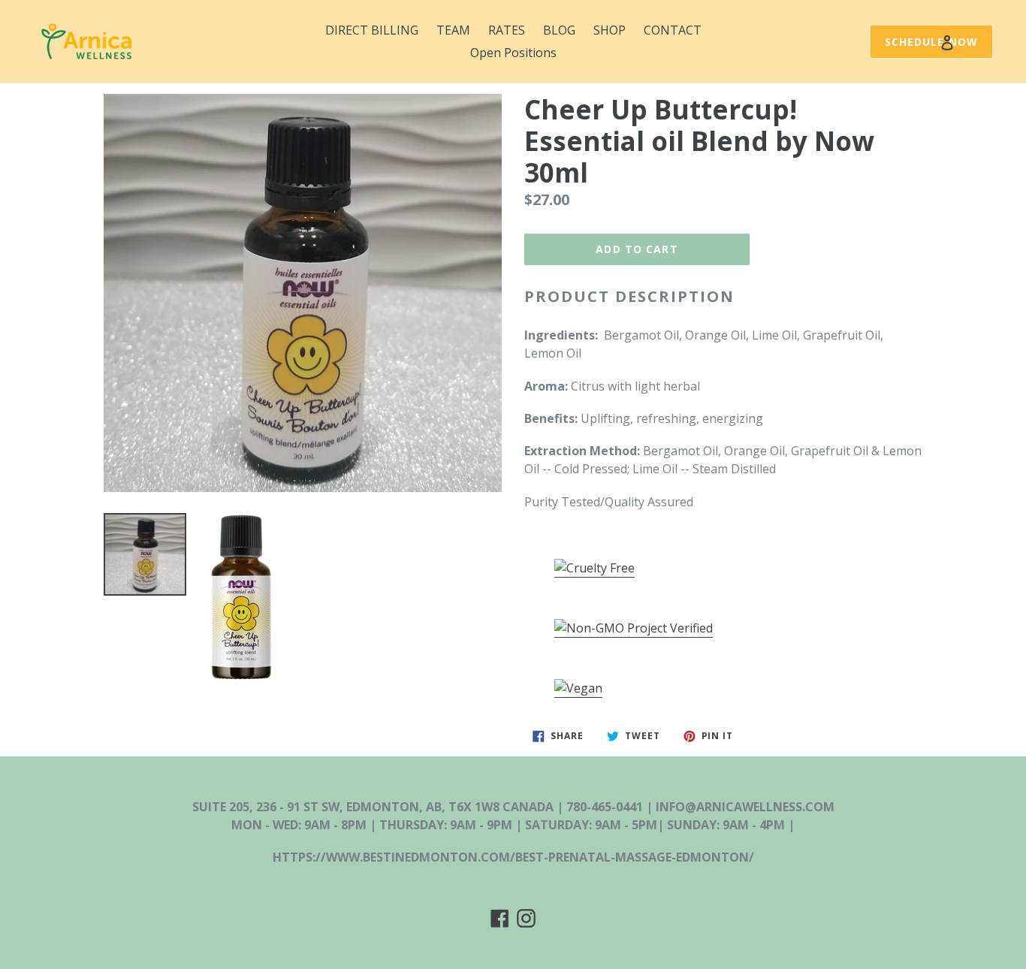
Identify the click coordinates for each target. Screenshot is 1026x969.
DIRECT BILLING (371, 30)
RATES (506, 30)
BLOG (559, 30)
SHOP (609, 30)
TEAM (453, 30)
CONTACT (673, 30)
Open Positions (513, 52)
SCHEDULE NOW (931, 42)
